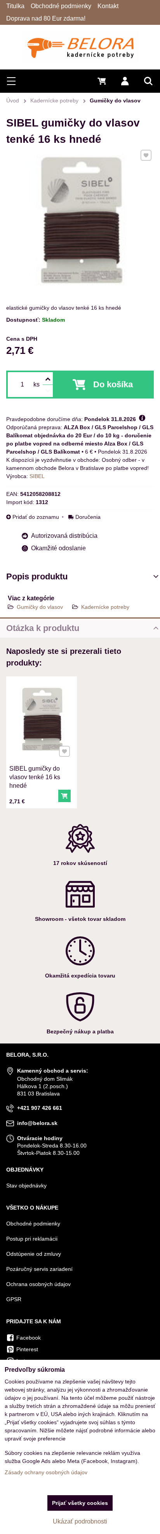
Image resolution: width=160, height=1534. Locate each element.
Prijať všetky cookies (80, 1503)
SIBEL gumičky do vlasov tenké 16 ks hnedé (34, 777)
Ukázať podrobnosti (80, 1521)
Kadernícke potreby (105, 607)
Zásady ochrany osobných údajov (46, 1472)
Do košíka (113, 384)
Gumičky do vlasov (40, 607)
